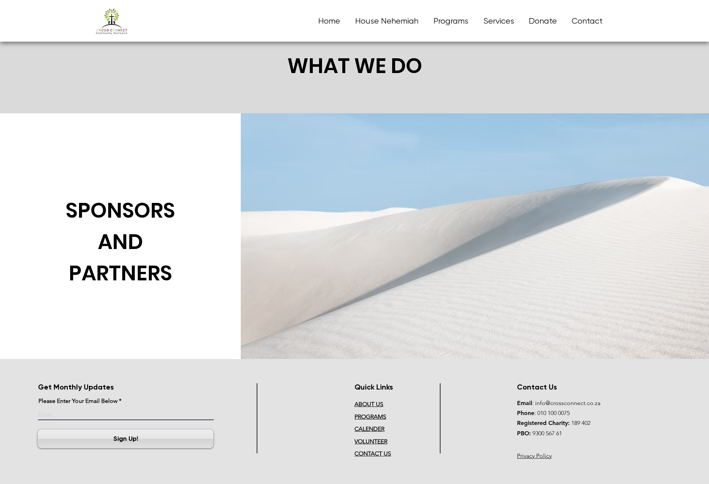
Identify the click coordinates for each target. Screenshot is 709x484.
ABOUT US (368, 404)
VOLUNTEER (370, 441)
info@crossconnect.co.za (567, 403)
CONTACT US (372, 453)
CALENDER (369, 428)
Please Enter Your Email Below (77, 401)
